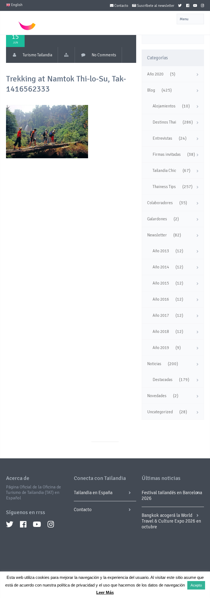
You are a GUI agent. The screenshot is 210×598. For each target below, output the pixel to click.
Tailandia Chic (164, 170)
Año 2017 (161, 315)
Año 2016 (161, 299)
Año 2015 (161, 283)
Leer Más (105, 592)
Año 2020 (155, 74)
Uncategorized (160, 411)
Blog (151, 90)
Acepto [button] (196, 585)
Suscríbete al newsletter (155, 6)
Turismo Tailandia (37, 54)
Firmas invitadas (167, 154)
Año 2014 (161, 267)
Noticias (154, 363)
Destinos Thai (164, 122)
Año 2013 (161, 250)
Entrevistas (162, 138)
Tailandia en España (93, 493)
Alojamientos (164, 106)
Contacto (120, 6)
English (16, 5)
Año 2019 (161, 347)
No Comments (104, 54)
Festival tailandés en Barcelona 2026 (172, 495)
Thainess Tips (164, 186)
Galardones (157, 218)
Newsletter (157, 235)
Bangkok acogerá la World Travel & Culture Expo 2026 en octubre (171, 521)
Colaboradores (160, 202)
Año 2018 (161, 331)
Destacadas (163, 379)
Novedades (157, 395)
